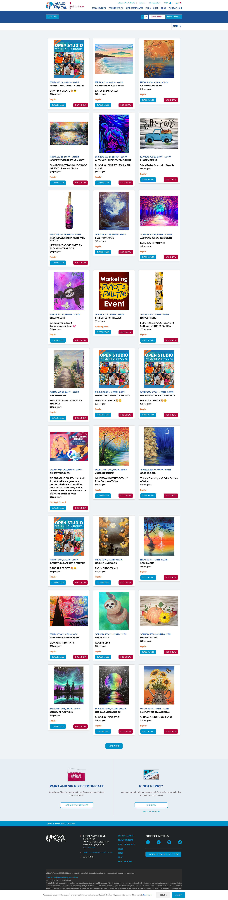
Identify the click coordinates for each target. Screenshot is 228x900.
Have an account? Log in (151, 811)
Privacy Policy (62, 878)
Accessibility (73, 878)
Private (173, 17)
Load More (114, 746)
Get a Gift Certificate (76, 805)
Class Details (58, 105)
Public (157, 17)
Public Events (99, 8)
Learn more (147, 895)
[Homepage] (63, 838)
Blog (163, 8)
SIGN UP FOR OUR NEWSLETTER (163, 854)
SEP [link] (175, 26)
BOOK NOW (80, 105)
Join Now (151, 805)
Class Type (52, 17)
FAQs (148, 8)
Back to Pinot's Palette (127, 3)
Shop (155, 8)
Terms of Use (51, 878)
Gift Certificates (134, 8)
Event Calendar (126, 836)
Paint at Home (175, 8)
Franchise (142, 3)
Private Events (116, 8)
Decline (163, 895)
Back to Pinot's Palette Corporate (61, 823)
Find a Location (154, 3)
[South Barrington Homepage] (56, 5)
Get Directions (89, 847)
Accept (178, 895)
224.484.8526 (88, 857)
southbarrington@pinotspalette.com (98, 852)
